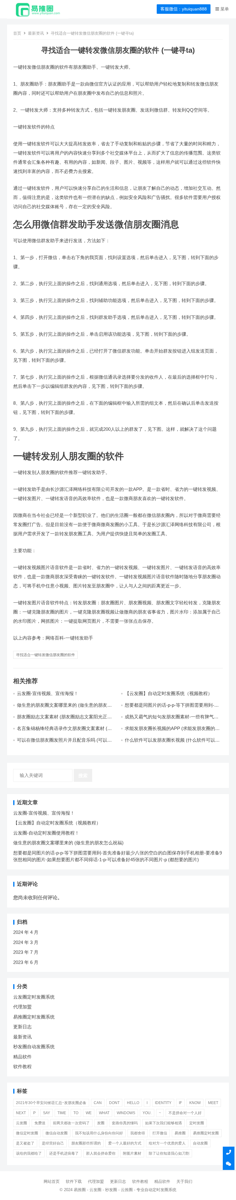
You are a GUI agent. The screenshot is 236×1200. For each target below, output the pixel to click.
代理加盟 (22, 1006)
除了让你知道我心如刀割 (169, 1153)
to (75, 1113)
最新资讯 (36, 33)
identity (163, 1103)
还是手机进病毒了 (64, 1153)
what (104, 1113)
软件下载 (74, 1181)
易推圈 (180, 1133)
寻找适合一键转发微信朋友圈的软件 (45, 655)
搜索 (83, 775)
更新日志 (22, 1026)
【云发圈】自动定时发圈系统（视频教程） (168, 693)
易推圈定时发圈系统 (34, 1016)
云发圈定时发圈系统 (34, 996)
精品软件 (22, 1056)
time (61, 1113)
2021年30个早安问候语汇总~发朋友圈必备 (51, 1103)
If (180, 1103)
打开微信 (159, 1133)
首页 (17, 33)
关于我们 (184, 1181)
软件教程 (22, 1066)
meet (213, 1103)
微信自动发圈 (56, 1133)
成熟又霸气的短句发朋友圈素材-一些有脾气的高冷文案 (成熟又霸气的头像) (171, 719)
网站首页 (52, 1181)
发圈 (100, 1123)
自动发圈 (200, 1143)
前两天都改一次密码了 (71, 1123)
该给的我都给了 (29, 1153)
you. (147, 1113)
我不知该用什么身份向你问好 (99, 1133)
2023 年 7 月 (25, 952)
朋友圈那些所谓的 (86, 1143)
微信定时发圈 (27, 1133)
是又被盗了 (25, 1143)
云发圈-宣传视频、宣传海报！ (47, 693)
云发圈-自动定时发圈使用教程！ (46, 832)
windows (126, 1113)
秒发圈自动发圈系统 (34, 1046)
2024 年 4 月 (25, 932)
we (89, 1113)
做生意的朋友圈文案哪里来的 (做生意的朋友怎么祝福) (68, 842)
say (46, 1113)
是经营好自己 (53, 1143)
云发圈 (21, 1123)
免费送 (39, 1123)
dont (114, 1103)
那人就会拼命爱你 (101, 1153)
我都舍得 (137, 1133)
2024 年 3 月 (25, 942)
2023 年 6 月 (25, 962)
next (21, 1113)
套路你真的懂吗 (125, 1123)
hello (133, 1103)
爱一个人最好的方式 (124, 1143)
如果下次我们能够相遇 (163, 1123)
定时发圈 (196, 1123)
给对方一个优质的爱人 (167, 1143)
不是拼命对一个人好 (185, 1113)
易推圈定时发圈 (206, 1133)
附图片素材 (132, 1153)
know (195, 1103)
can (98, 1103)
